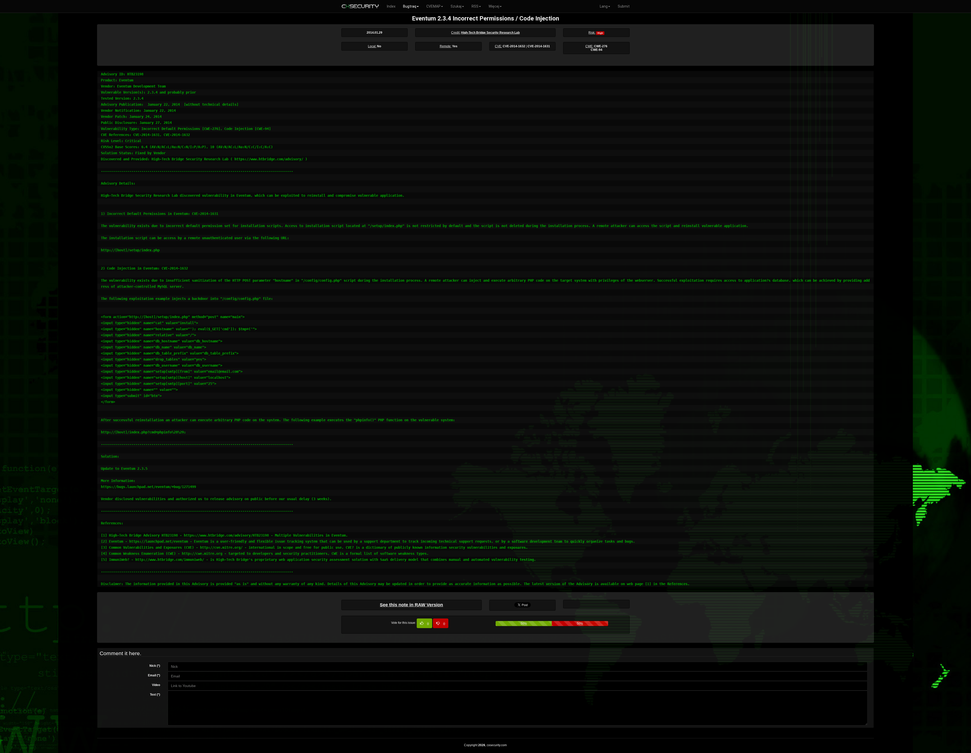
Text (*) (155, 694)
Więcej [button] (494, 6)
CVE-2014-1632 (514, 46)
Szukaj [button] (456, 6)
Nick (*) (154, 666)
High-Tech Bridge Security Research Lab (490, 32)
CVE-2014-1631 (538, 46)
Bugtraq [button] (409, 6)
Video (156, 685)
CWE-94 (596, 50)
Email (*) (154, 675)
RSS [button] (475, 6)
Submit (624, 6)
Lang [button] (604, 6)
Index (391, 6)
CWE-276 (600, 46)
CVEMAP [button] (433, 6)
